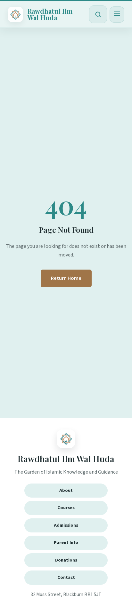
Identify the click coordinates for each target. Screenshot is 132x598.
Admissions (66, 525)
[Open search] (98, 14)
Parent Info (66, 542)
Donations (66, 560)
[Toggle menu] (117, 14)
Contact (66, 577)
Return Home (66, 278)
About (66, 490)
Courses (66, 507)
